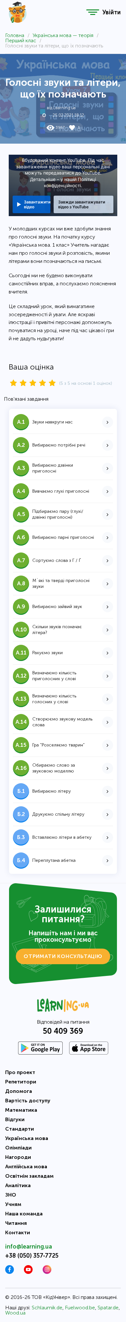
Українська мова (26, 1138)
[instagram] (47, 1272)
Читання (16, 1223)
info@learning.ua (28, 1247)
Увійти (111, 12)
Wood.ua (15, 1313)
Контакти (17, 1232)
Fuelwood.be (80, 1307)
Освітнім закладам (29, 1176)
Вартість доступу (27, 1100)
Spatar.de (108, 1307)
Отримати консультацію (63, 956)
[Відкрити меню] (92, 12)
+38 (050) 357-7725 (31, 1256)
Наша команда (24, 1214)
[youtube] (28, 1272)
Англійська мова (26, 1166)
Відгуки (15, 1119)
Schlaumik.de (47, 1307)
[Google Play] (40, 1048)
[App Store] (88, 1048)
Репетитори (20, 1082)
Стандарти (19, 1129)
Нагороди (18, 1157)
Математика (21, 1110)
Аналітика (18, 1185)
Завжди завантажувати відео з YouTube (81, 204)
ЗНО (10, 1195)
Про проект (20, 1072)
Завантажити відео (37, 204)
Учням (13, 1204)
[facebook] (9, 1272)
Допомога (18, 1091)
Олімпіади (18, 1148)
